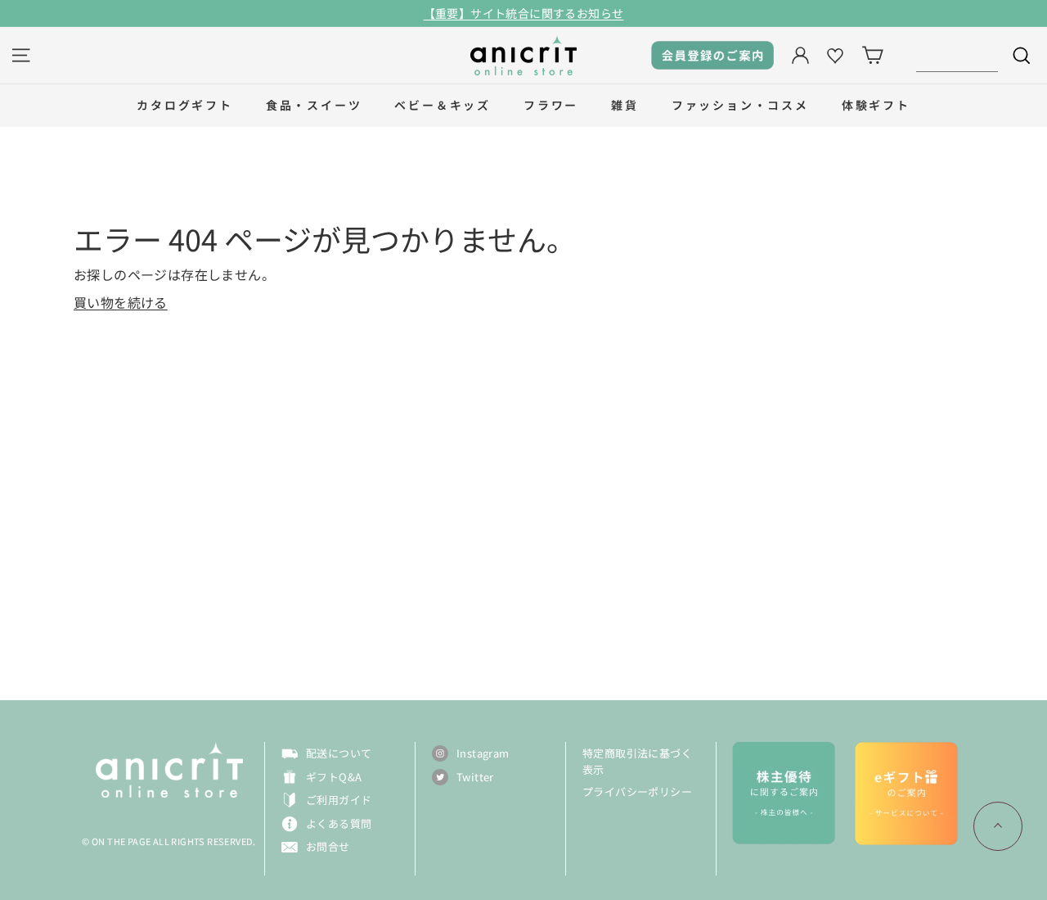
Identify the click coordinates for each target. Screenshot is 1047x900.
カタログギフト (185, 105)
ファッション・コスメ (740, 105)
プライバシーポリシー (637, 791)
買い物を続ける (121, 302)
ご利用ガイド (338, 799)
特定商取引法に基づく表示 (637, 761)
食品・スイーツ (314, 105)
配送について (338, 753)
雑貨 (625, 105)
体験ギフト (876, 105)
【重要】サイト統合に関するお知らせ (524, 13)
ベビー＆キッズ (442, 105)
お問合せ (328, 846)
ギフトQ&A (334, 777)
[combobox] (957, 55)
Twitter (475, 777)
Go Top (997, 826)
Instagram (483, 753)
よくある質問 (338, 823)
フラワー (551, 105)
